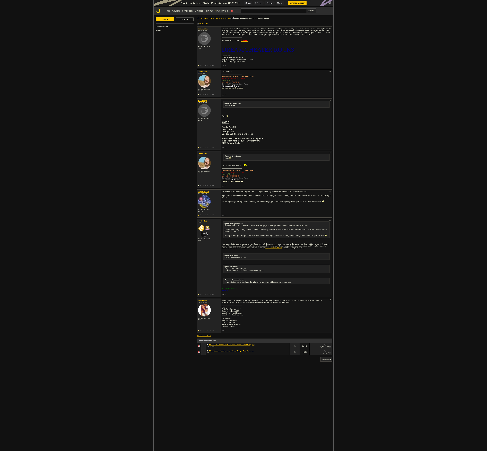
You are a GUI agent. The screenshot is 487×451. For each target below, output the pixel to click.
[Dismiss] (330, 3)
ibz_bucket (202, 221)
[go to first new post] (207, 345)
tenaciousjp (202, 101)
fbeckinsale (202, 300)
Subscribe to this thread (204, 336)
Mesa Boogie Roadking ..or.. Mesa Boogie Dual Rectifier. (231, 351)
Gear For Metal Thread (273, 248)
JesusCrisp (202, 72)
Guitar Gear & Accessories (220, 18)
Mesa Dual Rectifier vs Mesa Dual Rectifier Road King (230, 345)
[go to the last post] (330, 347)
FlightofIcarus (203, 192)
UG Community (202, 18)
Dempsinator (203, 29)
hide (287, 347)
